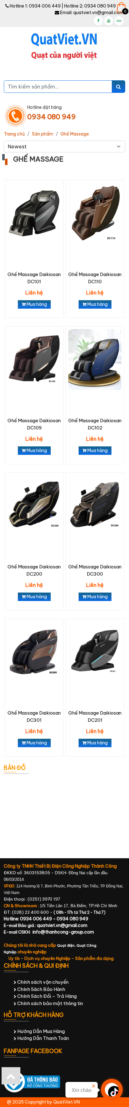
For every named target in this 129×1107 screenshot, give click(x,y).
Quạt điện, (66, 945)
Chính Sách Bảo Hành (40, 989)
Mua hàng (36, 304)
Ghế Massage (74, 134)
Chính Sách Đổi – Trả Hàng (46, 996)
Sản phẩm (42, 134)
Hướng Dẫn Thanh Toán (42, 1038)
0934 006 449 (45, 6)
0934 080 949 (100, 6)
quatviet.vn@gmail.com (98, 12)
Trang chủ (14, 134)
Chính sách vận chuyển (42, 982)
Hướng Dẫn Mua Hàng (40, 1031)
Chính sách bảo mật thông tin (49, 1003)
